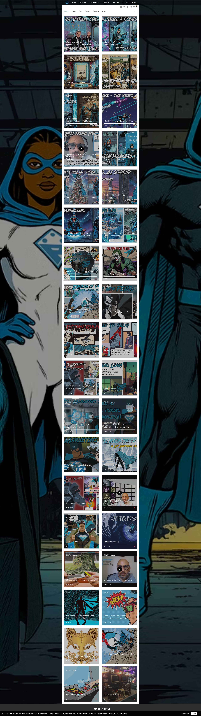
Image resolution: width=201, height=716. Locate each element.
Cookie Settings (185, 713)
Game (103, 11)
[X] (99, 709)
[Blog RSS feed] (121, 7)
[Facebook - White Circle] (105, 709)
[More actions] (97, 19)
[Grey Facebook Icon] (127, 7)
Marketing (96, 11)
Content (88, 11)
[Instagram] (102, 709)
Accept (194, 713)
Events (80, 11)
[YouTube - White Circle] (108, 709)
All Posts (66, 11)
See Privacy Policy (122, 713)
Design (74, 11)
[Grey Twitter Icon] (124, 7)
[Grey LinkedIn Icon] (131, 7)
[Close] (199, 713)
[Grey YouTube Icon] (134, 7)
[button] (135, 11)
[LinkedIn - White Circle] (95, 709)
